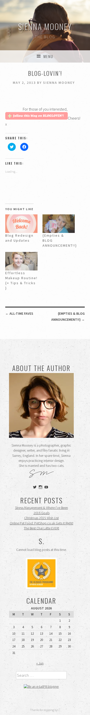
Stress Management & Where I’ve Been (41, 508)
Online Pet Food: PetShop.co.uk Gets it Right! (41, 523)
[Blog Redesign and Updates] (21, 223)
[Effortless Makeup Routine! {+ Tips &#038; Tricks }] (21, 261)
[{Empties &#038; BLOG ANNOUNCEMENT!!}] (58, 223)
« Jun (40, 663)
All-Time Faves (19, 313)
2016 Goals (42, 513)
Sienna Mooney (45, 26)
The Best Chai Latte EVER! (41, 528)
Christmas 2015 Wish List (41, 518)
